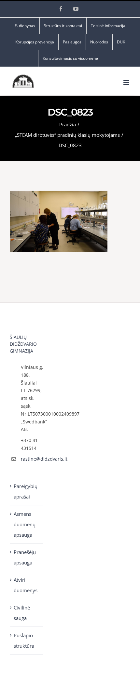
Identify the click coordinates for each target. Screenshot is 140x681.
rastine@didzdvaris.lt (32, 459)
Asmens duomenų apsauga (24, 524)
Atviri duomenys (25, 585)
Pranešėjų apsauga (25, 557)
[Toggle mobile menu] (126, 82)
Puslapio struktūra (24, 640)
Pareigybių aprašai (25, 491)
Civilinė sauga (22, 612)
